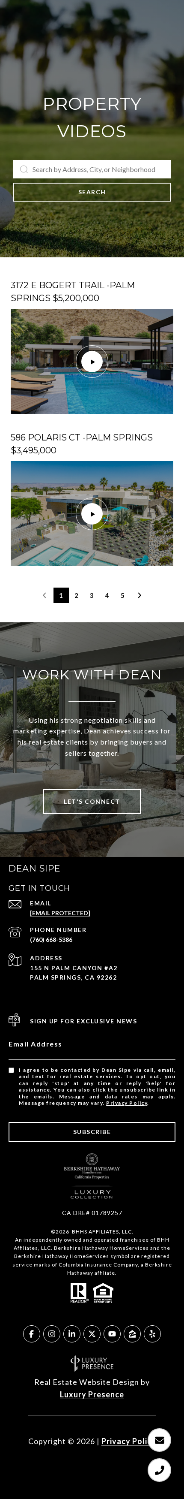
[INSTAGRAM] (51, 1333)
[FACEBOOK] (31, 1333)
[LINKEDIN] (71, 1333)
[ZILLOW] (132, 1333)
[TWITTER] (92, 1333)
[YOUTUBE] (112, 1333)
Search (92, 192)
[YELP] (152, 1333)
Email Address (35, 1044)
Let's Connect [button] (92, 801)
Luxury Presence (92, 1394)
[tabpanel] (92, 422)
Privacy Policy (126, 1103)
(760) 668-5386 (51, 939)
